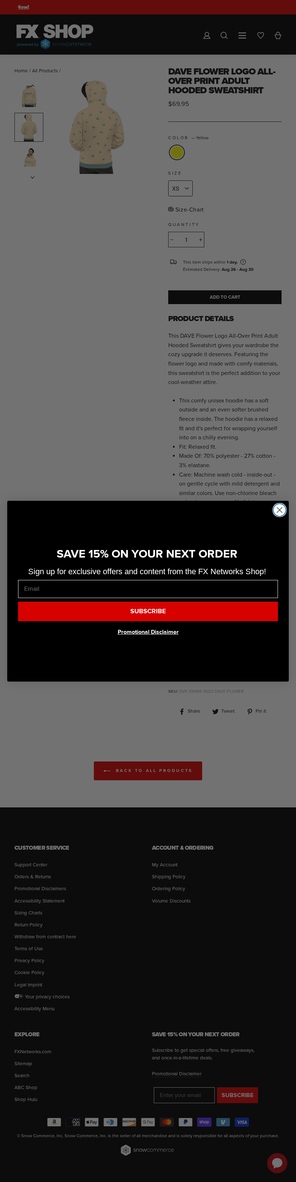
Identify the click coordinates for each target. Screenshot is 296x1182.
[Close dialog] (279, 510)
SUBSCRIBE (148, 611)
